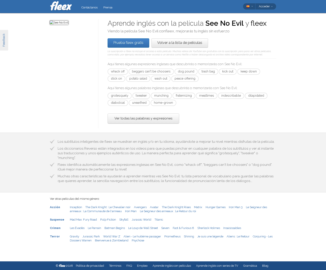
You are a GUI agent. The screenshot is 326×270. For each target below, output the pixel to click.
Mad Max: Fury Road (83, 219)
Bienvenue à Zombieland (111, 240)
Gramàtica (250, 265)
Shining (189, 236)
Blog (265, 265)
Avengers (140, 207)
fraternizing (184, 95)
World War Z (111, 236)
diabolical (118, 102)
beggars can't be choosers (151, 71)
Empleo (142, 265)
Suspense (57, 219)
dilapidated (256, 95)
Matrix (198, 207)
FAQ (129, 265)
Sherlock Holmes (208, 228)
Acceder (265, 6)
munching (161, 95)
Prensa (107, 7)
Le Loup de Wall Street (143, 228)
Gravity (74, 236)
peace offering (185, 78)
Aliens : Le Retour (238, 236)
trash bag (208, 71)
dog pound (186, 71)
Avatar (154, 207)
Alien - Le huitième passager (142, 236)
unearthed (139, 102)
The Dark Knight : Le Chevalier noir (108, 207)
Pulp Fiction (108, 219)
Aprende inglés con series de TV (217, 265)
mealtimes (206, 95)
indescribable (231, 95)
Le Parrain (94, 228)
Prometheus (172, 236)
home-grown (163, 102)
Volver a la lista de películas (179, 43)
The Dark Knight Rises (176, 207)
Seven (165, 228)
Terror (55, 236)
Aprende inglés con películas (172, 265)
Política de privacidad (90, 265)
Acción (55, 207)
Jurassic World (141, 219)
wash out (160, 78)
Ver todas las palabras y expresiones (143, 118)
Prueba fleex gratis (128, 43)
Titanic (159, 219)
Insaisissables (232, 228)
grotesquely (119, 95)
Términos (115, 265)
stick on (116, 78)
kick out (227, 71)
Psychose (138, 240)
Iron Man (131, 211)
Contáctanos (89, 7)
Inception (76, 207)
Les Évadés (77, 228)
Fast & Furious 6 (183, 228)
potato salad (138, 78)
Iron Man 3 (236, 207)
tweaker (141, 95)
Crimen (55, 228)
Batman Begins (114, 228)
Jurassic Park (91, 236)
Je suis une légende (210, 236)
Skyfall (123, 219)
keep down (249, 71)
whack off (118, 71)
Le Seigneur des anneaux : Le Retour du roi (168, 211)
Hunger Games (216, 207)
